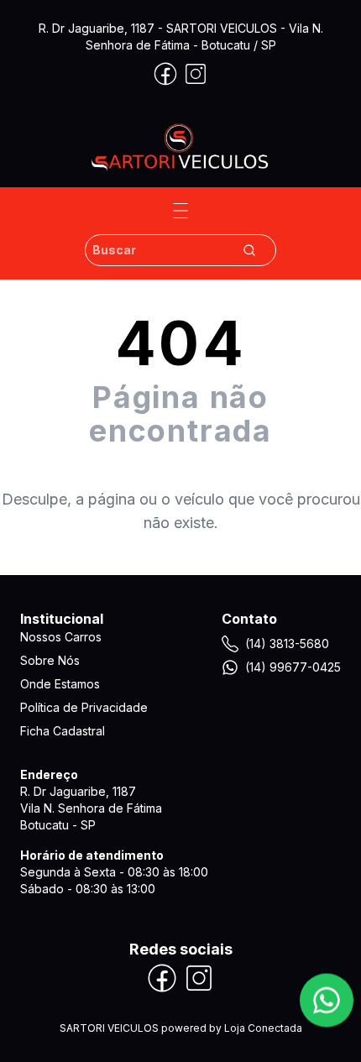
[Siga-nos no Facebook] (165, 73)
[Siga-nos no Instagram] (195, 73)
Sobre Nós (50, 660)
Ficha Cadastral (62, 731)
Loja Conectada (263, 1028)
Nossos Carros (61, 637)
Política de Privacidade (84, 707)
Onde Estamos (60, 684)
